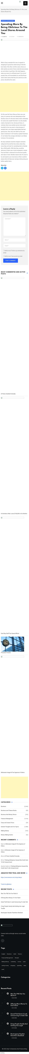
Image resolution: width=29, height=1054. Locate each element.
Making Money (5, 830)
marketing (13, 961)
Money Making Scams (7, 835)
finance (20, 954)
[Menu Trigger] (25, 3)
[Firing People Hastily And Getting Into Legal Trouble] (5, 1026)
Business (3, 806)
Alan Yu (4, 36)
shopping (13, 965)
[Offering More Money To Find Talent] (5, 1006)
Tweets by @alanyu (6, 884)
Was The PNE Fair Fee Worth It (9, 893)
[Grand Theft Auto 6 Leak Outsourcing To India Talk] (5, 1016)
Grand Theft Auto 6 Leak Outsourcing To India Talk (14, 902)
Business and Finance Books (9, 810)
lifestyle (17, 958)
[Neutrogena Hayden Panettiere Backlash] (5, 1036)
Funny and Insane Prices (7, 822)
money (19, 961)
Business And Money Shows (8, 814)
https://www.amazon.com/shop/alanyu (11, 877)
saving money (5, 965)
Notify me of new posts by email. (14, 256)
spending (19, 965)
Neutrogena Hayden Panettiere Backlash (12, 912)
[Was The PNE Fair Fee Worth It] (5, 996)
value (24, 965)
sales (24, 961)
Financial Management (7, 818)
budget (3, 954)
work (3, 969)
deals (14, 954)
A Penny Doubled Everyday (12, 856)
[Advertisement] (14, 186)
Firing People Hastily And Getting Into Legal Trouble (19, 1025)
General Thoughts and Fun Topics (10, 826)
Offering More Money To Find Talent (10, 897)
